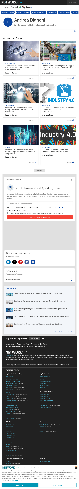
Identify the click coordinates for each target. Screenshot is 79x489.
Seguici (33, 338)
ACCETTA (19, 485)
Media (10, 440)
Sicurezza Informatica (24, 12)
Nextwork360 (10, 355)
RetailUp (8, 444)
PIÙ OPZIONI (57, 485)
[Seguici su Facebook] (26, 262)
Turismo (14, 455)
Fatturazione (16, 394)
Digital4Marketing (45, 398)
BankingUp (9, 429)
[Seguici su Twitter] (14, 262)
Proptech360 (9, 442)
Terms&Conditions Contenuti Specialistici (19, 346)
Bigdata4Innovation (12, 379)
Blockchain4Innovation (13, 381)
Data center (13, 409)
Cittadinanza (50, 424)
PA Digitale (46, 427)
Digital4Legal (44, 396)
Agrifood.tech (10, 424)
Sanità (14, 446)
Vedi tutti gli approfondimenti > (64, 332)
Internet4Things (11, 403)
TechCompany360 (45, 385)
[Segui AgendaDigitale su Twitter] (47, 339)
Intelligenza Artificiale (8, 12)
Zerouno (42, 387)
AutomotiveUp (10, 427)
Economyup (9, 461)
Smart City (15, 416)
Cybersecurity (13, 411)
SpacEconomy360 (11, 450)
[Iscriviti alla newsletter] (33, 262)
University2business (46, 461)
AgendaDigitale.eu (45, 377)
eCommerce (15, 390)
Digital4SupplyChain (46, 403)
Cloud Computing (14, 383)
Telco (10, 453)
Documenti (15, 387)
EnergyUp (9, 431)
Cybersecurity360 (11, 385)
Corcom (42, 379)
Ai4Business (9, 377)
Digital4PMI (43, 383)
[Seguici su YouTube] (20, 262)
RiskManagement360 (12, 407)
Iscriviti (40, 217)
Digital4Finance (44, 394)
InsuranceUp (10, 437)
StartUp (14, 463)
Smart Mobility (14, 418)
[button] (5, 7)
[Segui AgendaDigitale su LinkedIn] (43, 339)
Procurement (50, 405)
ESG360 (8, 392)
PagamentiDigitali (11, 405)
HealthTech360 (10, 433)
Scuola (14, 448)
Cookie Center (40, 346)
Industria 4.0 (12, 396)
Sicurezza (15, 414)
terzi (65, 213)
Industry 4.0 (16, 398)
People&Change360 (45, 407)
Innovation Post (10, 435)
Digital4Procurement (46, 400)
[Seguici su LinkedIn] (8, 262)
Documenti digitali (49, 12)
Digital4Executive (45, 381)
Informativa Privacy (60, 208)
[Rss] (75, 31)
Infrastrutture (17, 400)
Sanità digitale (37, 12)
